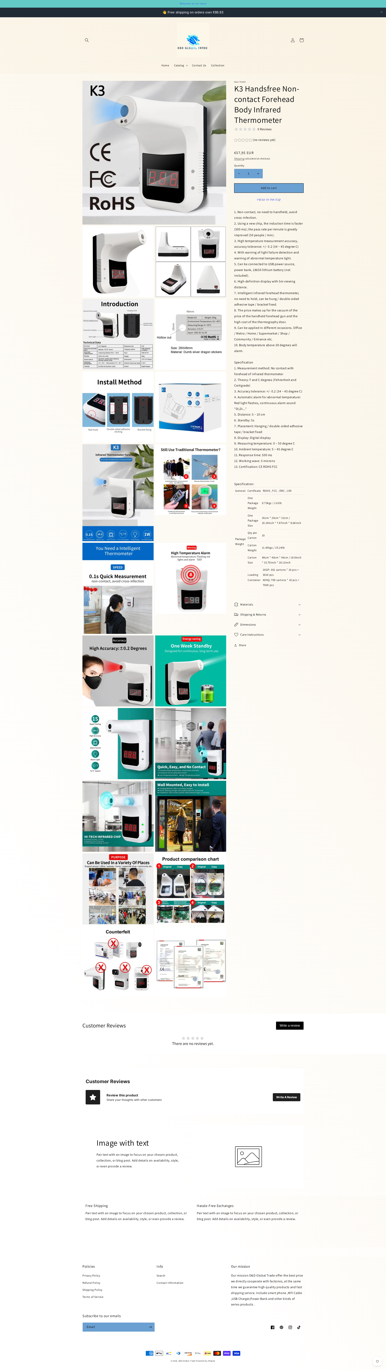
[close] (381, 12)
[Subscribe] (150, 1327)
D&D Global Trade (187, 1361)
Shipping (239, 158)
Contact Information (170, 1283)
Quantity (239, 165)
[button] (86, 40)
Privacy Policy (91, 1275)
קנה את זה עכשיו (269, 199)
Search (161, 1275)
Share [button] (242, 645)
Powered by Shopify (205, 1361)
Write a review (290, 1025)
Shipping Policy (92, 1290)
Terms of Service (93, 1297)
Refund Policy (91, 1283)
